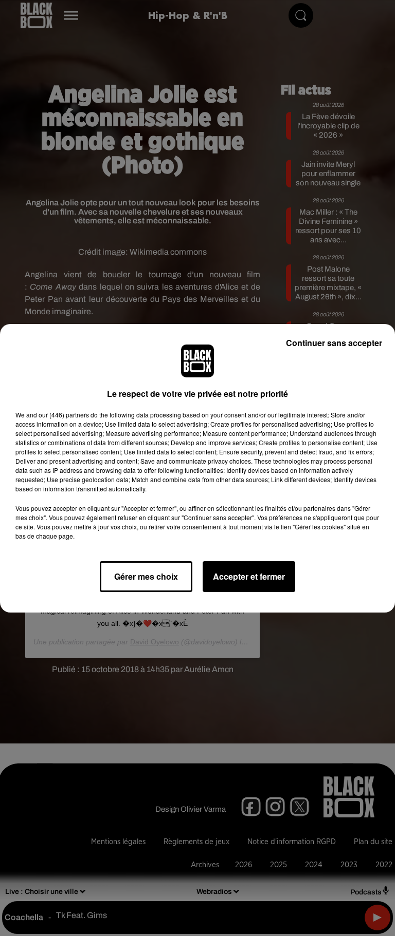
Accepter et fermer (249, 576)
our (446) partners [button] (64, 414)
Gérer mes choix (146, 576)
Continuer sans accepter (334, 343)
